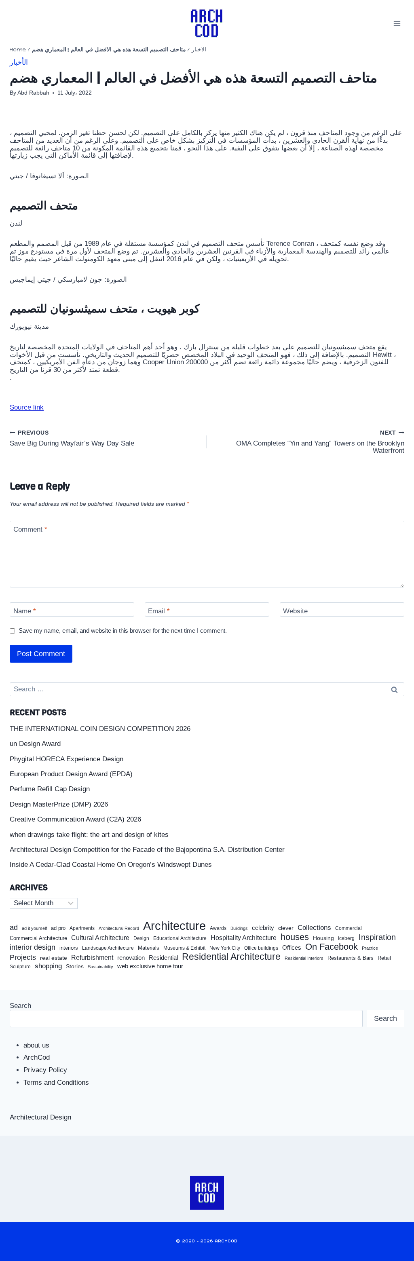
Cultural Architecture (100, 937)
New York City (224, 948)
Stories (75, 966)
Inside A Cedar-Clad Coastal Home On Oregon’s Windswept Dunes (111, 864)
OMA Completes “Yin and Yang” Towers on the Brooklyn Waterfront (320, 442)
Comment (30, 529)
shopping (48, 966)
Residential (163, 958)
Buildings (239, 928)
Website (295, 611)
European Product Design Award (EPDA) (71, 774)
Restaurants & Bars (350, 958)
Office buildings (261, 948)
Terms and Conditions (56, 1082)
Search (20, 1006)
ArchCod (36, 1057)
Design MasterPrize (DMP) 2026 (59, 804)
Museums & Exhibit (184, 948)
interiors (68, 948)
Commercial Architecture (38, 938)
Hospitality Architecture (244, 937)
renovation (131, 957)
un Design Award (35, 744)
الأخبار (199, 49)
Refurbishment (92, 957)
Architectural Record (119, 928)
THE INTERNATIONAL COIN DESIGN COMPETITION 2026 (100, 729)
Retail (384, 958)
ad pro (58, 928)
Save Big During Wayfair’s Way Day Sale (72, 438)
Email (159, 611)
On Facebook (331, 947)
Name (24, 611)
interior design (32, 947)
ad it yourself (34, 928)
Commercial (348, 928)
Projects (23, 957)
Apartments (82, 928)
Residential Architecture (231, 957)
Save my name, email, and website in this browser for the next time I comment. (123, 630)
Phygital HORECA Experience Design (66, 759)
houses (295, 937)
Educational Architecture (180, 938)
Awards (218, 928)
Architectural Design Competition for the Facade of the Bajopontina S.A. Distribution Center (147, 849)
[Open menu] (396, 23)
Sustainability (100, 966)
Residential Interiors (304, 958)
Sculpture (20, 966)
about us (36, 1045)
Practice (370, 948)
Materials (148, 948)
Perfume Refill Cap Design (50, 789)
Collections (314, 927)
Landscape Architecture (108, 948)
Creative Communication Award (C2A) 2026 (75, 819)
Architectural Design (40, 1117)
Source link (27, 407)
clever (286, 928)
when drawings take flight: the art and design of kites (89, 835)
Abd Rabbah (33, 93)
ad (14, 927)
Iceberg (346, 938)
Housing (323, 938)
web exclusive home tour (150, 966)
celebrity (263, 928)
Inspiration (377, 937)
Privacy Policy (45, 1070)
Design (141, 938)
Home (18, 49)
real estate (53, 958)
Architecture (174, 925)
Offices (291, 947)
